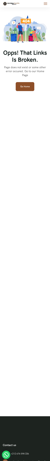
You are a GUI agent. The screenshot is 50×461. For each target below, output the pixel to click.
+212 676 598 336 (20, 453)
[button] (6, 455)
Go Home (25, 86)
